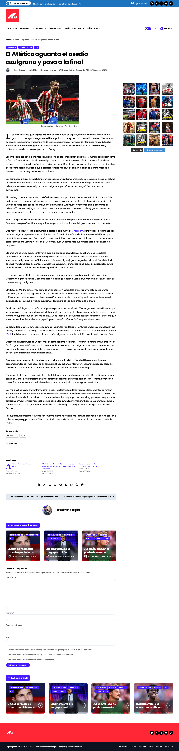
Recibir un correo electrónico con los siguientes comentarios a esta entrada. (40, 654)
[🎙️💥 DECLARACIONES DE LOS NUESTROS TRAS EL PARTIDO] (154, 127)
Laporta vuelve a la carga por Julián (58, 550)
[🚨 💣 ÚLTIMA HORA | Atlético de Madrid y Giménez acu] (154, 89)
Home (8, 39)
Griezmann (77, 230)
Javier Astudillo (55, 556)
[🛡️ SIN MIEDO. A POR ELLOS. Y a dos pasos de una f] (154, 140)
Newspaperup (61, 746)
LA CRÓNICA (11, 47)
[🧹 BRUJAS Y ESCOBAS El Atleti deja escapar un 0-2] (129, 89)
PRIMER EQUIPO (25, 47)
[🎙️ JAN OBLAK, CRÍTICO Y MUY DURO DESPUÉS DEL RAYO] (154, 102)
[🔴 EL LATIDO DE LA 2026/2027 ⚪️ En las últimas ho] (142, 102)
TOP (36, 47)
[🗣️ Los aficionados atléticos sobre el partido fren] (167, 127)
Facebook (169, 746)
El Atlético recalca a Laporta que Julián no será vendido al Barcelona (21, 554)
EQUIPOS (24, 28)
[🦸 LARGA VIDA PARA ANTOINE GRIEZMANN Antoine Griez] (167, 114)
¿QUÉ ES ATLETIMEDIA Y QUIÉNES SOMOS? (82, 28)
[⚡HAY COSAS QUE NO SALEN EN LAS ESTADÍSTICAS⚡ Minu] (129, 127)
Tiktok (151, 746)
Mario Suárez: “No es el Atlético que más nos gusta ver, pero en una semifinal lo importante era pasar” (58, 466)
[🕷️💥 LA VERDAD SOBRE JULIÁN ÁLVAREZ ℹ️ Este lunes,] (129, 102)
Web (8, 637)
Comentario (12, 577)
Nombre (10, 613)
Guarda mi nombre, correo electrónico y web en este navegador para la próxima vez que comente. (50, 649)
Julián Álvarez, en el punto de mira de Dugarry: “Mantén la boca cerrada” (97, 554)
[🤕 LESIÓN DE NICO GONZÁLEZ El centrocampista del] (167, 89)
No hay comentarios (48, 70)
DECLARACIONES (16, 535)
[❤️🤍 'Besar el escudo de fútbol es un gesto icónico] (142, 114)
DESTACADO (69, 535)
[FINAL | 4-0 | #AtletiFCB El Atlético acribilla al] (129, 140)
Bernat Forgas (70, 510)
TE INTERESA (54, 28)
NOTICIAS (11, 28)
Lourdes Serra (93, 556)
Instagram (123, 746)
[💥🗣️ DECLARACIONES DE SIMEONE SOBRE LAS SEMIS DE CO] (167, 140)
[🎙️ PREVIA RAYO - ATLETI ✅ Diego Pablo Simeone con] (154, 114)
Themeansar (76, 746)
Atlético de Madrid (67, 70)
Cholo (9, 334)
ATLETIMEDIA (38, 28)
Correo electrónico (15, 625)
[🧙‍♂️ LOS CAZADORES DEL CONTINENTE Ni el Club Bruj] (142, 89)
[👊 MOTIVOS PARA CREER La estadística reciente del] (142, 140)
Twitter (159, 746)
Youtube (142, 746)
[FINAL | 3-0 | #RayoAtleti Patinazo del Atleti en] (167, 102)
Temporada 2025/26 (100, 70)
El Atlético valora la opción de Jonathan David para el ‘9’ (148, 707)
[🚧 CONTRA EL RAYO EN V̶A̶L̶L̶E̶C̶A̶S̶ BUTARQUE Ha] (129, 114)
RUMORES (157, 687)
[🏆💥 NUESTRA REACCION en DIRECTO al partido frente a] (142, 127)
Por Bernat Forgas (17, 70)
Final (89, 70)
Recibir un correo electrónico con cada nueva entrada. (31, 659)
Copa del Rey (80, 70)
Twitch (133, 746)
